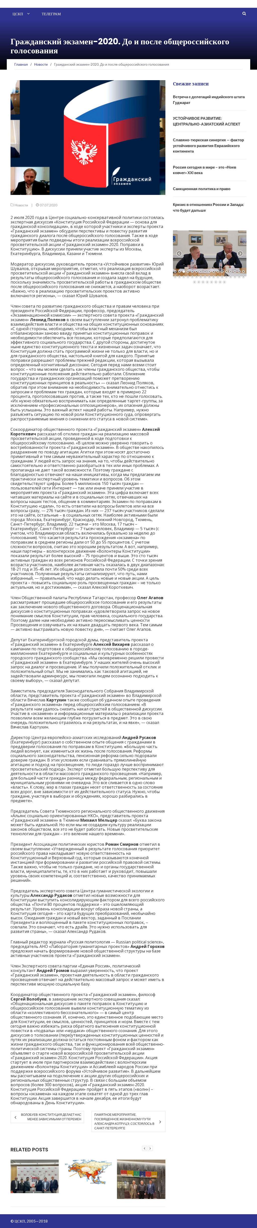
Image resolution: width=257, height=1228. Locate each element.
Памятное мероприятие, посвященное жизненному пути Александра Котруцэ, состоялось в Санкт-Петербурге (124, 1121)
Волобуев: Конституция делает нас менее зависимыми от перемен (51, 1117)
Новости (21, 205)
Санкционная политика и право (201, 188)
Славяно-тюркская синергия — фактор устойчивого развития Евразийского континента (208, 145)
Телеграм (51, 14)
